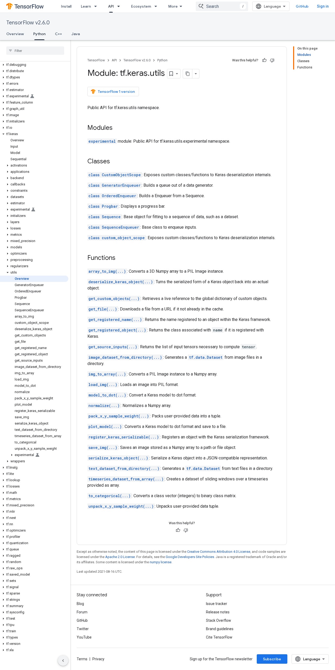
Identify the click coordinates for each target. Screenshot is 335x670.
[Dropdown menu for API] (120, 6)
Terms (82, 659)
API (111, 6)
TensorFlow (96, 60)
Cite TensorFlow (219, 637)
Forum (82, 612)
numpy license (160, 562)
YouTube (84, 637)
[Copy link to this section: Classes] (115, 162)
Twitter (83, 629)
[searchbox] (35, 50)
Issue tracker (216, 604)
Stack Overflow (218, 620)
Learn (86, 6)
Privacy (98, 659)
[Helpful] (264, 60)
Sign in (323, 6)
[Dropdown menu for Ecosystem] (157, 6)
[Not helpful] (272, 60)
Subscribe (272, 659)
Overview (15, 33)
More (173, 6)
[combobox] (222, 6)
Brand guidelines (219, 629)
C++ (58, 33)
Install (66, 6)
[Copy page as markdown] (187, 73)
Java (75, 33)
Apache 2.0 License (120, 557)
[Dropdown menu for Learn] (97, 6)
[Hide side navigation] (63, 660)
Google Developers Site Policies (190, 557)
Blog (80, 604)
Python (39, 33)
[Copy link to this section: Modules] (118, 128)
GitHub (302, 6)
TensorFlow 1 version (116, 91)
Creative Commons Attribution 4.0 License (218, 552)
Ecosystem (141, 6)
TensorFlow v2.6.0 (28, 22)
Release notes (218, 612)
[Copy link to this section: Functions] (120, 258)
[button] (34, 65)
